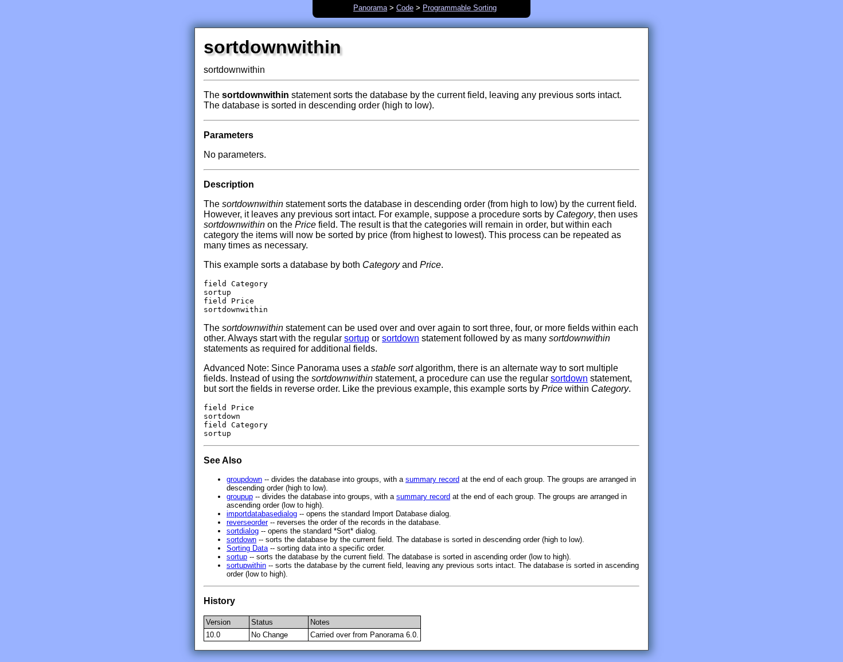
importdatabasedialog (262, 513)
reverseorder (247, 522)
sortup (356, 338)
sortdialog (243, 531)
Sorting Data (247, 548)
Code (404, 7)
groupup (240, 496)
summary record (432, 479)
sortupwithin (246, 565)
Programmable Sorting (460, 7)
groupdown (244, 479)
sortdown (400, 338)
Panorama (370, 7)
